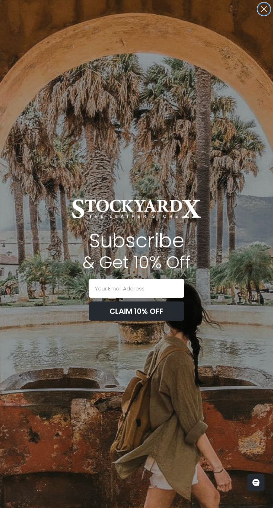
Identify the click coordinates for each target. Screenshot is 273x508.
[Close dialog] (264, 9)
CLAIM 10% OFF (136, 311)
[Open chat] (255, 482)
